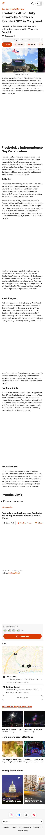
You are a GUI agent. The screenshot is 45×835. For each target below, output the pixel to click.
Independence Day (10, 40)
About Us (6, 827)
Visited (21, 45)
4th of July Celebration (29, 40)
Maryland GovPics (24, 74)
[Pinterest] (33, 814)
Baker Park (10, 523)
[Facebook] (18, 814)
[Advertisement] (22, 119)
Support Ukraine (25, 827)
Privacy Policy (38, 827)
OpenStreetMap (31, 673)
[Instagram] (11, 814)
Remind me (24, 636)
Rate (33, 45)
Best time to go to (13, 9)
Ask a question (7, 507)
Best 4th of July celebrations (17, 706)
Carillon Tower (26, 523)
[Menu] (39, 3)
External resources (13, 501)
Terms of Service (22, 831)
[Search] (32, 3)
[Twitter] (26, 814)
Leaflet (22, 673)
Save (8, 45)
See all (9, 68)
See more (24, 698)
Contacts (14, 827)
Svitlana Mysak (14, 573)
